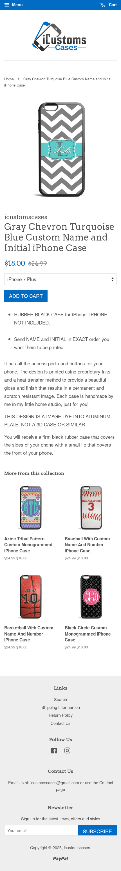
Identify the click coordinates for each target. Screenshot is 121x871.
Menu (17, 4)
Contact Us (60, 723)
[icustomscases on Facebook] (54, 751)
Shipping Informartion (60, 707)
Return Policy (61, 715)
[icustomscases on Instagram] (67, 751)
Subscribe (97, 831)
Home (9, 78)
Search (60, 699)
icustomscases (77, 847)
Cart (112, 4)
